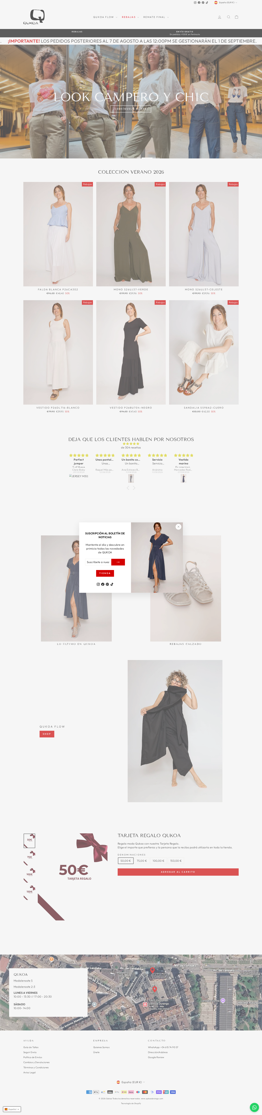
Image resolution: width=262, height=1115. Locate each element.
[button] (12, 1109)
